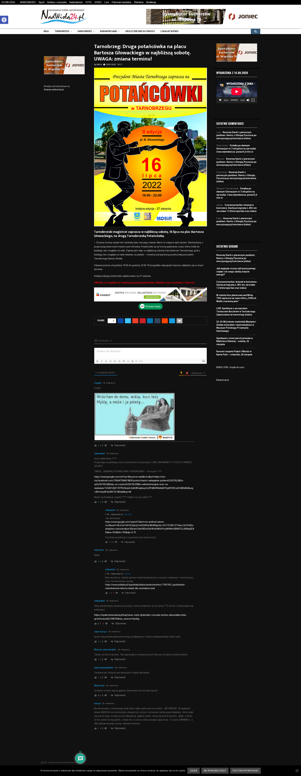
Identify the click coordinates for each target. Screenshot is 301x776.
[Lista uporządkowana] (115, 361)
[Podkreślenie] (106, 361)
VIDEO (98, 2)
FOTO (88, 2)
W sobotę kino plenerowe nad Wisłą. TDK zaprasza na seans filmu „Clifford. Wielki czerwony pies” (236, 298)
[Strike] (110, 361)
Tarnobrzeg (62, 31)
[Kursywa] (102, 361)
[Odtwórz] (220, 100)
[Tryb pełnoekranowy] (253, 100)
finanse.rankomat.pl (54, 89)
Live (106, 2)
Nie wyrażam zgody (215, 770)
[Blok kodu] (128, 361)
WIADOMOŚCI (28, 2)
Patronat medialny (121, 2)
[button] (4, 20)
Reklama (138, 2)
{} (136, 361)
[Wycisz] (248, 100)
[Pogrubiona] (97, 361)
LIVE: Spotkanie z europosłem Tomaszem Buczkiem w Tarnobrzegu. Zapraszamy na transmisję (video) (236, 311)
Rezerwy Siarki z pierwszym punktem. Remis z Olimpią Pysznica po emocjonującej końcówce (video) (236, 135)
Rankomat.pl (222, 380)
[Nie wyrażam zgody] (297, 770)
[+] (141, 361)
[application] (236, 91)
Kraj (46, 31)
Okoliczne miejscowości (140, 31)
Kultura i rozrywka (57, 2)
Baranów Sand (108, 31)
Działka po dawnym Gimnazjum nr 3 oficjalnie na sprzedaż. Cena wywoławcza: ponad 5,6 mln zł (236, 148)
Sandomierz (84, 31)
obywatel (128, 514)
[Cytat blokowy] (123, 361)
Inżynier (127, 574)
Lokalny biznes (170, 31)
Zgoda (193, 770)
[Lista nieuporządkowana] (119, 361)
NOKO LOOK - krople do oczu (230, 367)
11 (121, 64)
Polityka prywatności (245, 770)
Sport (42, 2)
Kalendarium (76, 2)
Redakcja (151, 2)
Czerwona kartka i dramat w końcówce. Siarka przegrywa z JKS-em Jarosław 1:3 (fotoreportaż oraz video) (236, 208)
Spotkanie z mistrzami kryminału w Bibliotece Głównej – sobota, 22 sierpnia (234, 341)
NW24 (99, 64)
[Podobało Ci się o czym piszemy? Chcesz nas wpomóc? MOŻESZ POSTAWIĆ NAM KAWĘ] (150, 308)
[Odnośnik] (132, 361)
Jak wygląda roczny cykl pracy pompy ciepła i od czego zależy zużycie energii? (235, 271)
